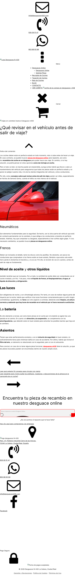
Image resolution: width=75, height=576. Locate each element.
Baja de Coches (38, 80)
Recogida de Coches (40, 75)
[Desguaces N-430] (9, 60)
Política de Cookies (40, 573)
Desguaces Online (39, 68)
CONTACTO (36, 85)
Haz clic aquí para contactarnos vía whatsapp (17, 424)
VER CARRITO (37, 88)
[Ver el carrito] (52, 112)
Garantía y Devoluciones (23, 573)
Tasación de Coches (39, 78)
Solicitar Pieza (41, 73)
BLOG (34, 83)
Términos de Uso (55, 573)
